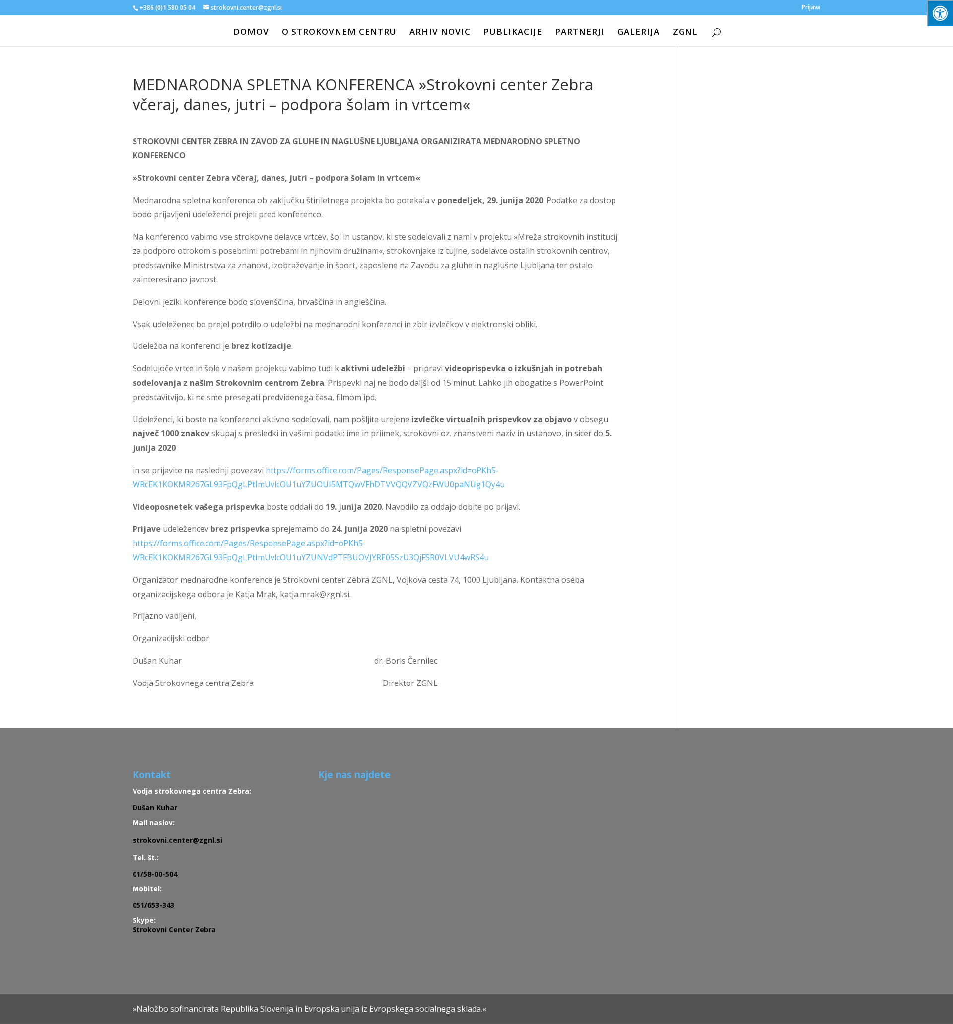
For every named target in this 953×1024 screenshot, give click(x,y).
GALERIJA (638, 32)
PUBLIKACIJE (512, 32)
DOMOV (251, 32)
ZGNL (685, 32)
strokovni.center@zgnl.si (177, 840)
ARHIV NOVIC (440, 32)
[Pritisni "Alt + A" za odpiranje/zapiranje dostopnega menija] (940, 13)
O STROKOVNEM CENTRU (339, 32)
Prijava (811, 7)
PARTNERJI (580, 32)
